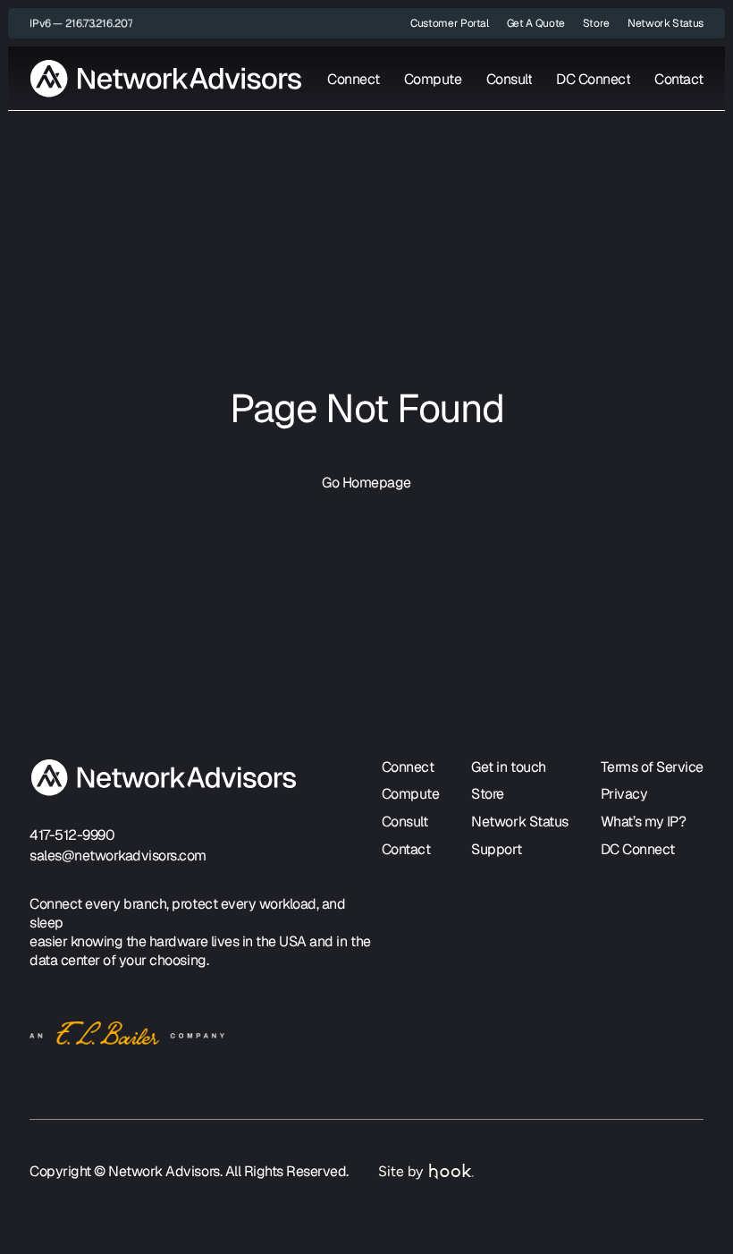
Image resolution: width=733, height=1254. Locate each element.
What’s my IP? (644, 821)
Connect (353, 79)
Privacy (624, 793)
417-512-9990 (71, 835)
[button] (80, 23)
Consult (509, 79)
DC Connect (593, 79)
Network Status (666, 23)
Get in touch (508, 767)
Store (596, 23)
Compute (433, 79)
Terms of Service (652, 767)
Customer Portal (449, 23)
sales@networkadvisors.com (117, 855)
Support (496, 849)
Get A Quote (536, 23)
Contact (679, 79)
